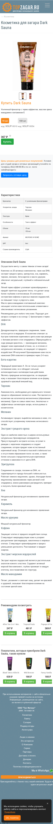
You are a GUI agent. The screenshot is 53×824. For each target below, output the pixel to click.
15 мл (5, 120)
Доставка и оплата (27, 755)
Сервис (27, 748)
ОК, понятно (12, 817)
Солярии (27, 722)
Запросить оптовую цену (15, 174)
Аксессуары (27, 729)
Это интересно (27, 740)
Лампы (27, 718)
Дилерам (27, 759)
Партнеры (27, 751)
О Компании (27, 744)
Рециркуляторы (27, 726)
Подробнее (9, 812)
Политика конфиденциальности (27, 766)
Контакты (27, 763)
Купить (7, 141)
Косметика (9, 16)
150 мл (22, 120)
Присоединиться (26, 777)
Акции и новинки (27, 737)
